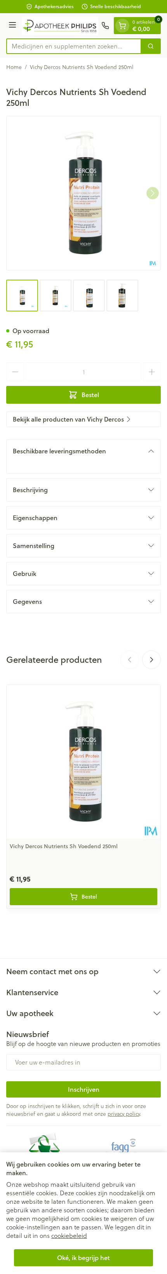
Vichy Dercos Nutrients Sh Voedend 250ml (64, 846)
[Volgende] (152, 193)
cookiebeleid (69, 1235)
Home (14, 67)
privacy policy (124, 1114)
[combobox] (73, 46)
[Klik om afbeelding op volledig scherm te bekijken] (83, 193)
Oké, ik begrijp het (83, 1257)
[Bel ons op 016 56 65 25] (105, 25)
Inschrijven (83, 1089)
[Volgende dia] (151, 659)
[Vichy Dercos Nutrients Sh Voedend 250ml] (83, 761)
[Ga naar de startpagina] (60, 25)
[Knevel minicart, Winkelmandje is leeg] (122, 26)
